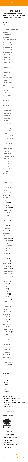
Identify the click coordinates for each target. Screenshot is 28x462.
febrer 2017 (6, 324)
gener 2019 (6, 266)
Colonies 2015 (6, 55)
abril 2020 (5, 228)
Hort (4, 85)
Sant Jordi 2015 (7, 123)
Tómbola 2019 (6, 166)
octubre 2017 (6, 304)
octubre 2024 (6, 185)
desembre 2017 (7, 299)
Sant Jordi (5, 120)
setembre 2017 (7, 306)
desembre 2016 (7, 329)
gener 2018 (6, 296)
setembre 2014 (7, 365)
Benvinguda (7, 378)
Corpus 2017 (6, 70)
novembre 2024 (7, 182)
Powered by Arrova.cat (18, 459)
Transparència (7, 387)
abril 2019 (5, 258)
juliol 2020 (5, 220)
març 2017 (5, 321)
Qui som (6, 380)
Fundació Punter (8, 409)
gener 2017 (6, 327)
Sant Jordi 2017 (7, 126)
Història (6, 382)
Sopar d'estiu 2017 (8, 136)
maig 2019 (5, 256)
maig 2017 (5, 316)
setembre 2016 (7, 337)
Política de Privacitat (20, 457)
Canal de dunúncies (9, 459)
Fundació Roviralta (8, 406)
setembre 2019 (7, 246)
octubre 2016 (6, 334)
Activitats (5, 32)
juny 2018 (5, 284)
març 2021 (5, 200)
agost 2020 (6, 218)
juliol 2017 (5, 311)
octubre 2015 (6, 349)
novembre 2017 (7, 301)
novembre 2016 (7, 332)
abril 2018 (5, 289)
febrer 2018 (6, 294)
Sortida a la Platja (7, 148)
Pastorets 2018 (7, 113)
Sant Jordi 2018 (7, 128)
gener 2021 (6, 205)
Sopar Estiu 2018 (7, 143)
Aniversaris (6, 37)
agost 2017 (6, 309)
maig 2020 (5, 225)
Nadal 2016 (6, 100)
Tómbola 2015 (6, 158)
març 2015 (5, 354)
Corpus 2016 (6, 67)
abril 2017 (5, 319)
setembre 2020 (7, 215)
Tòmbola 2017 (6, 161)
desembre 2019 (7, 238)
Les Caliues (6, 90)
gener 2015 (6, 359)
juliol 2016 (5, 342)
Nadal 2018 (6, 105)
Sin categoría (6, 133)
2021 (4, 24)
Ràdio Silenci (6, 118)
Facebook (5, 80)
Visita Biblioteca (7, 174)
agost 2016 (6, 339)
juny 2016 (5, 344)
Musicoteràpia (6, 98)
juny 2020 (5, 223)
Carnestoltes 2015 (7, 44)
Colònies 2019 (6, 65)
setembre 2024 (7, 187)
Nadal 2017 (6, 103)
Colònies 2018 (6, 62)
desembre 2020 (7, 208)
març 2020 (5, 230)
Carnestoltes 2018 (7, 50)
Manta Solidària (7, 95)
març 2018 (5, 291)
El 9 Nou (5, 75)
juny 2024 (5, 195)
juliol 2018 (5, 281)
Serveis (6, 384)
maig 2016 (5, 347)
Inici (5, 375)
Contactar (6, 391)
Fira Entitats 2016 (7, 82)
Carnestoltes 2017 (7, 47)
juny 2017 (5, 314)
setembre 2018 (7, 276)
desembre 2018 (7, 268)
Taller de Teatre (7, 153)
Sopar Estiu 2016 (7, 141)
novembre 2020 (7, 210)
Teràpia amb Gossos (8, 156)
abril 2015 (5, 352)
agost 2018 (6, 278)
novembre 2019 (7, 241)
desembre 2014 (7, 362)
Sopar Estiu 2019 (7, 146)
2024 (4, 27)
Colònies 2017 (6, 60)
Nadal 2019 (6, 108)
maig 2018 (5, 286)
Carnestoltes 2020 (7, 52)
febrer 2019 (6, 263)
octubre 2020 (6, 213)
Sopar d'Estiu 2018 (8, 138)
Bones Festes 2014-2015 (9, 39)
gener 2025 (6, 180)
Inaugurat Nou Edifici (8, 88)
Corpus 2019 (6, 72)
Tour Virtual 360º (7, 169)
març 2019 (5, 261)
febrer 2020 (6, 233)
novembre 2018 (7, 271)
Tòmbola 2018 (6, 163)
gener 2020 (6, 235)
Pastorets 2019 (7, 115)
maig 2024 (5, 197)
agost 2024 (6, 190)
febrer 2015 (6, 357)
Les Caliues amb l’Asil (8, 93)
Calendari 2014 (7, 42)
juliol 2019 (5, 251)
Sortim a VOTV (6, 151)
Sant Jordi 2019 (7, 131)
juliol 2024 (5, 192)
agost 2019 (6, 248)
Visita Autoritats (7, 171)
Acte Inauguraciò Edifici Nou (10, 29)
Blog (5, 389)
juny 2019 (5, 253)
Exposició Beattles (8, 77)
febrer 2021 (6, 203)
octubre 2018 (6, 273)
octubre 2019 (6, 243)
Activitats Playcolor (8, 34)
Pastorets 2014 (7, 110)
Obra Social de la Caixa (9, 411)
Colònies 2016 (6, 57)
